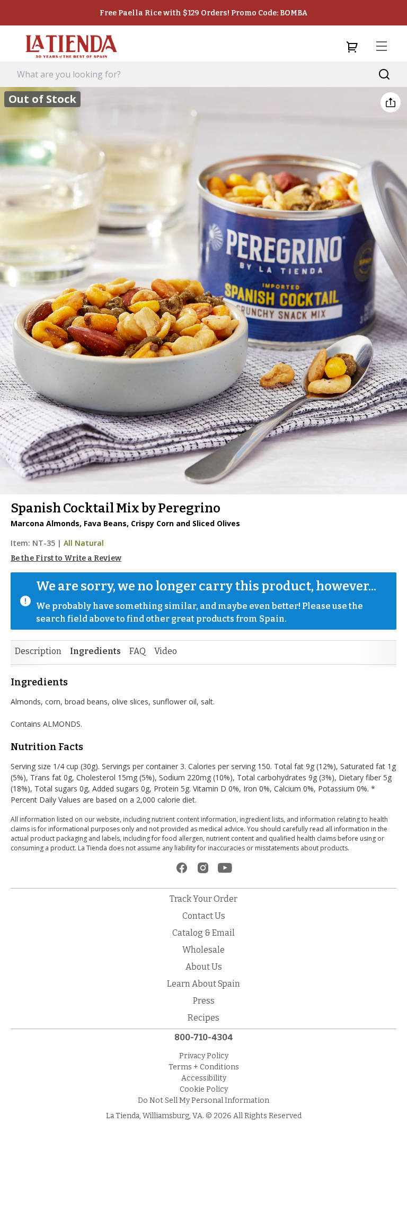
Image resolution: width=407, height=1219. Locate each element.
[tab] (38, 651)
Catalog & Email (203, 933)
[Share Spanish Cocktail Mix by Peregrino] (391, 102)
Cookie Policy (204, 1089)
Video (165, 651)
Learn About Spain (203, 984)
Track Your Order (203, 899)
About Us (203, 967)
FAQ (137, 651)
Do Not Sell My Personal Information (203, 1100)
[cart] (352, 46)
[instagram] (203, 867)
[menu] (381, 47)
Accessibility (203, 1078)
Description (38, 651)
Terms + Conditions (204, 1067)
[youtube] (225, 868)
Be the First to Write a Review (66, 558)
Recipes (203, 1018)
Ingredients (95, 651)
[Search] (384, 74)
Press (204, 1001)
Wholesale (203, 950)
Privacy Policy (203, 1055)
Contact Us (203, 916)
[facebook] (181, 867)
